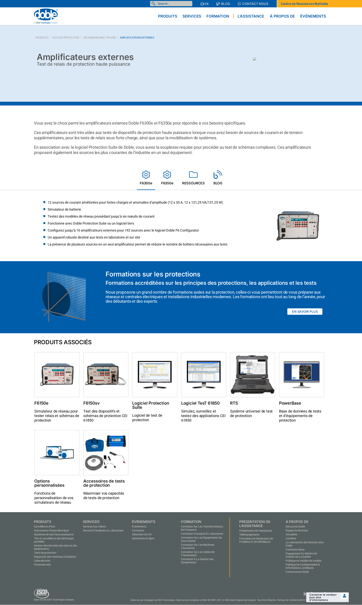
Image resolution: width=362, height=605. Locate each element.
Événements (139, 526)
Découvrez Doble (295, 526)
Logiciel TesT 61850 (200, 403)
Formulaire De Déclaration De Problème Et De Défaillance (256, 540)
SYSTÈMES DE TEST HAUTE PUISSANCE (54, 534)
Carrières (291, 538)
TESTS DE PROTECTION (65, 38)
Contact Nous (255, 4)
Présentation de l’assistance (255, 530)
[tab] (146, 178)
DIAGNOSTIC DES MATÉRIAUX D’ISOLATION (55, 556)
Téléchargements (249, 534)
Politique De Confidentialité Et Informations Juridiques (303, 566)
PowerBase (290, 403)
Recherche (154, 3)
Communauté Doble (297, 571)
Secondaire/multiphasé (100, 38)
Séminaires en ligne (143, 538)
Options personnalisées (49, 483)
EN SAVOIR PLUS (305, 311)
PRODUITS (41, 38)
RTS (234, 403)
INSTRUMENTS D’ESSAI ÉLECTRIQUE (51, 530)
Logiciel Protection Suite (150, 405)
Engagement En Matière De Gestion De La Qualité (301, 555)
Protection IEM (42, 564)
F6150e (41, 403)
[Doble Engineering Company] (46, 16)
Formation (138, 530)
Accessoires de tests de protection (104, 483)
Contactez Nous (295, 549)
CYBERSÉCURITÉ (42, 560)
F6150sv (91, 403)
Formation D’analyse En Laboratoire (202, 533)
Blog (225, 4)
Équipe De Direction (297, 530)
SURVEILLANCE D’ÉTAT (44, 526)
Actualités (291, 534)
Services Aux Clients (94, 526)
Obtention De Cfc (142, 534)
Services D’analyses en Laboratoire (103, 530)
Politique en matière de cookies (303, 560)
